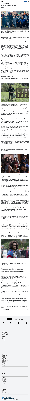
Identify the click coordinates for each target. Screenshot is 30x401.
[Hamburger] (28, 1)
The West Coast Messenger (5, 342)
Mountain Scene (4, 359)
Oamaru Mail (3, 356)
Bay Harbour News (4, 349)
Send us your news (4, 329)
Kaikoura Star (3, 339)
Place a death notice (4, 391)
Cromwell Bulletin (4, 358)
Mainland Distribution (4, 381)
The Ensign (3, 364)
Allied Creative (4, 379)
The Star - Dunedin (4, 361)
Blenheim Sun (3, 338)
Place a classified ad (4, 392)
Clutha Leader (3, 362)
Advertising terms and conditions (6, 393)
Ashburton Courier (4, 354)
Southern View (4, 352)
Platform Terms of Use (4, 332)
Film (28, 311)
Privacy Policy (3, 331)
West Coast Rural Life (4, 343)
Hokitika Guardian (4, 341)
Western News (3, 351)
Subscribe (3, 384)
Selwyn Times (3, 353)
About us (3, 330)
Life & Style (2, 3)
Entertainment (6, 3)
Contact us (3, 328)
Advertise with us (4, 390)
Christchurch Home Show (5, 375)
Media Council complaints (5, 333)
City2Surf (3, 374)
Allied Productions (4, 378)
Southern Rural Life (4, 363)
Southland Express (4, 365)
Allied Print (3, 380)
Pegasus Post (3, 350)
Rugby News (3, 372)
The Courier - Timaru (4, 355)
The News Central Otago (5, 360)
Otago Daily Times (4, 337)
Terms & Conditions (4, 385)
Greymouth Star (4, 340)
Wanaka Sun (3, 357)
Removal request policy (5, 334)
